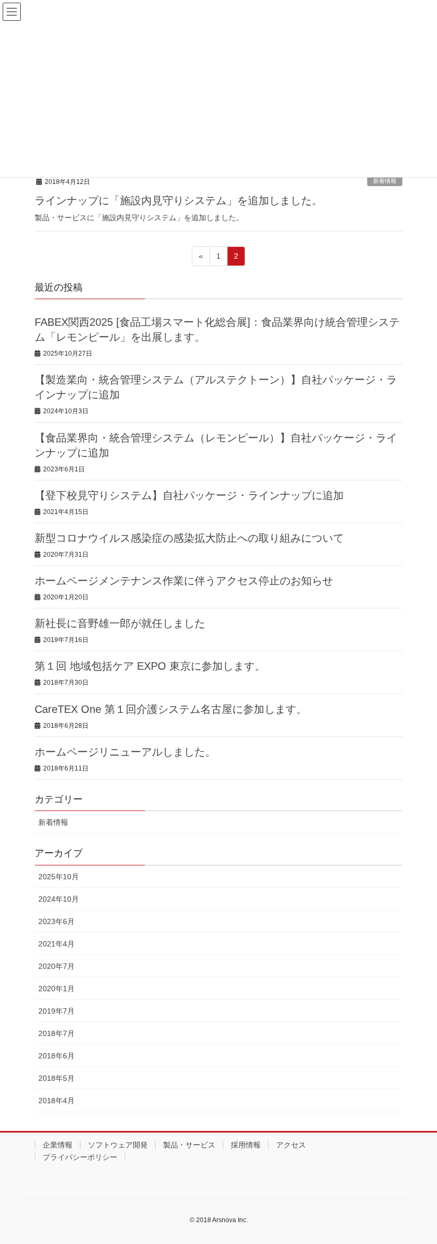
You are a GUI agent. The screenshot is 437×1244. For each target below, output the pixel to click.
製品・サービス (189, 1145)
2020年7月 (56, 966)
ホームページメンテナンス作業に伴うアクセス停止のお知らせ (184, 581)
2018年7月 (56, 1033)
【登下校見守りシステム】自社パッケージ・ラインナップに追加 (189, 495)
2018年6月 (56, 1056)
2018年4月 (56, 1100)
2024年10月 (58, 899)
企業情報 (57, 1145)
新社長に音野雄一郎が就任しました (120, 623)
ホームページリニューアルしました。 (125, 752)
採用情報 (246, 1145)
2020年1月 (56, 988)
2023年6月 (56, 921)
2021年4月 (56, 944)
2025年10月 (58, 876)
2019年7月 (56, 1011)
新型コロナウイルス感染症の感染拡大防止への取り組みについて (189, 538)
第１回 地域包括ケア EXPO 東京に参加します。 (150, 666)
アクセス (291, 1145)
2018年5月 (56, 1078)
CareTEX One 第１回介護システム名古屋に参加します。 (171, 709)
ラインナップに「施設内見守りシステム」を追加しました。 (178, 200)
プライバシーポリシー (80, 1157)
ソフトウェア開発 (118, 1145)
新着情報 (384, 181)
